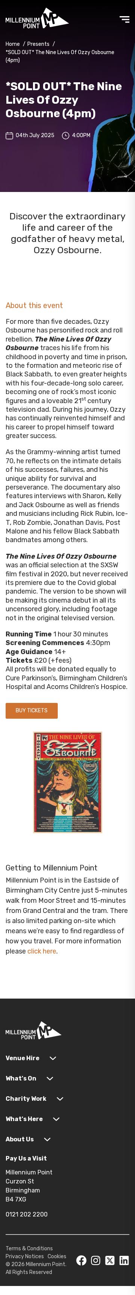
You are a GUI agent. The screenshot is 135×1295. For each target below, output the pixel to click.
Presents (38, 44)
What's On (21, 1078)
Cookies (57, 1256)
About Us (20, 1139)
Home (13, 44)
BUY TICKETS (32, 710)
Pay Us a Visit (26, 1158)
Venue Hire (22, 1058)
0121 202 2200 (27, 1214)
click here (41, 951)
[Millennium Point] (34, 1032)
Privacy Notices (25, 1256)
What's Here (24, 1119)
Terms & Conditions (29, 1248)
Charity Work (26, 1098)
